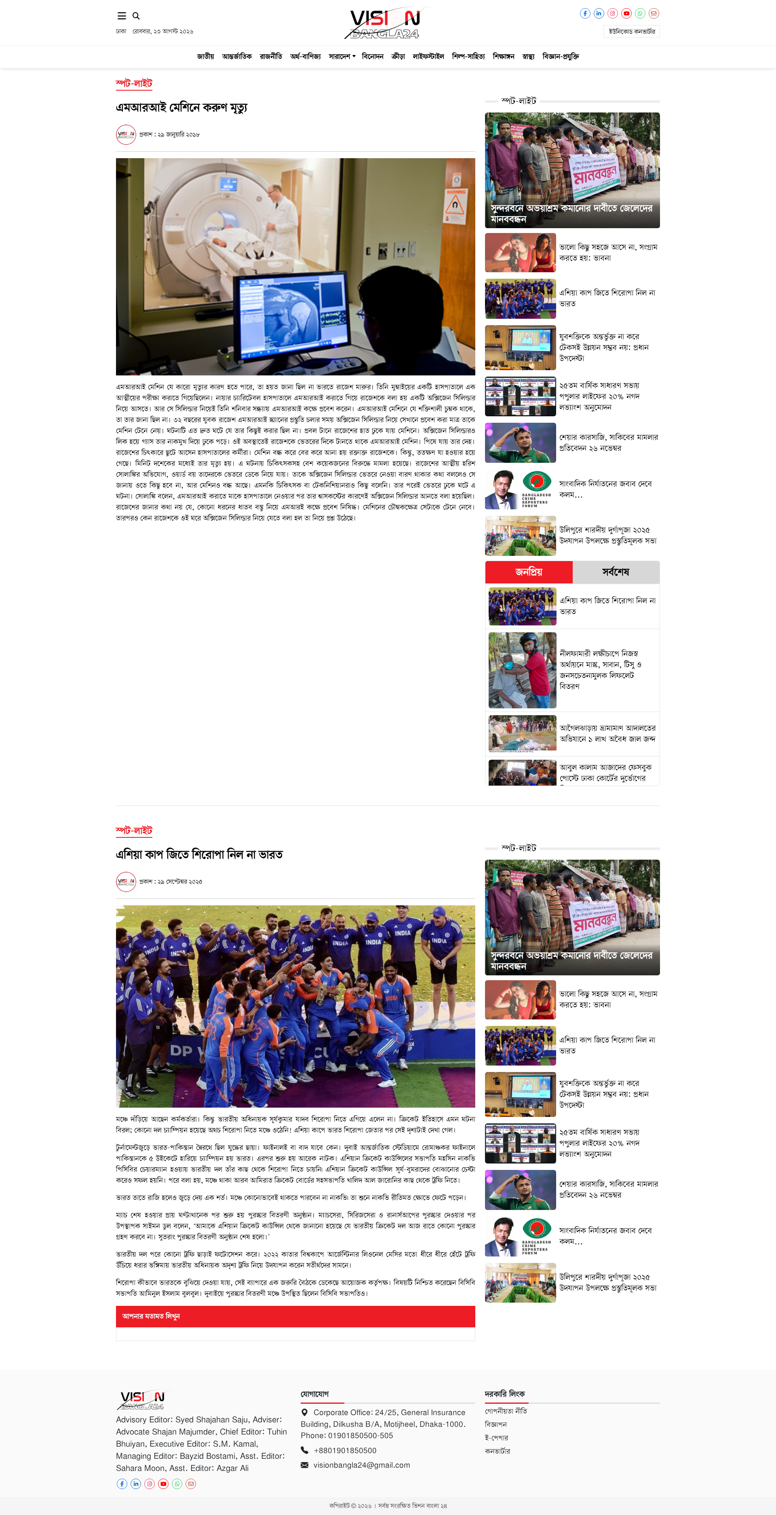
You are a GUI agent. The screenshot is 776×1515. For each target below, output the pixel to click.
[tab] (528, 572)
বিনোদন (373, 56)
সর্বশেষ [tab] (616, 572)
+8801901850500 (344, 1450)
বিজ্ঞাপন (496, 1424)
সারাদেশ (339, 56)
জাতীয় (205, 56)
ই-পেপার (496, 1438)
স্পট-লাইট (519, 101)
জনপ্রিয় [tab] (529, 572)
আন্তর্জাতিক (237, 56)
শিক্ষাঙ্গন (504, 56)
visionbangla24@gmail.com (361, 1465)
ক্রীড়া (398, 56)
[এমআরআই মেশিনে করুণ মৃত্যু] (295, 266)
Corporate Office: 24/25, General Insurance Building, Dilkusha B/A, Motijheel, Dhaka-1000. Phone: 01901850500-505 (383, 1424)
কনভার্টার (497, 1451)
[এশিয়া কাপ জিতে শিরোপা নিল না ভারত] (295, 1006)
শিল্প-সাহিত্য (468, 56)
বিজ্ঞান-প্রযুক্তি (561, 56)
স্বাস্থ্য (529, 56)
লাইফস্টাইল (428, 56)
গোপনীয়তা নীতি (506, 1411)
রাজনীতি (271, 56)
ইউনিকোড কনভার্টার (632, 32)
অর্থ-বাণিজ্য (305, 56)
